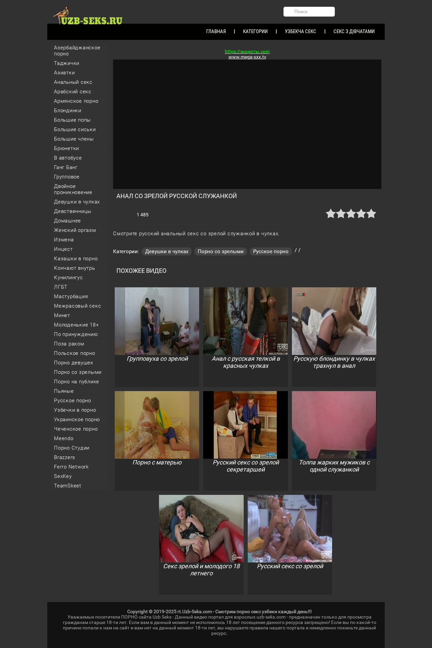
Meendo (64, 438)
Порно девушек (73, 363)
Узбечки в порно (75, 410)
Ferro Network (71, 467)
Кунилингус (68, 277)
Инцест (63, 249)
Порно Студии (71, 448)
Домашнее (67, 221)
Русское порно (72, 401)
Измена (64, 240)
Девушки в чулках (77, 202)
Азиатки (64, 73)
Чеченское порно (76, 429)
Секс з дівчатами (354, 31)
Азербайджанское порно (77, 51)
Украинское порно (77, 419)
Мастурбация (71, 296)
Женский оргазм (75, 230)
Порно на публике (76, 382)
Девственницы (72, 211)
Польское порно (74, 353)
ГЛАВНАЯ (216, 31)
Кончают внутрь (74, 268)
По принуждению (76, 334)
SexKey (63, 476)
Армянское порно (76, 101)
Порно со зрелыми (78, 372)
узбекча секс (300, 31)
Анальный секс (73, 82)
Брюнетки (66, 148)
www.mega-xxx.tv (247, 56)
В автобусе (68, 158)
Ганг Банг (66, 167)
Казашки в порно (76, 259)
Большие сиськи (75, 129)
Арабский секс (72, 92)
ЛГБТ (61, 287)
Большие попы (72, 120)
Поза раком (69, 344)
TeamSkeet (67, 486)
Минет (62, 315)
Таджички (66, 63)
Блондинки (67, 110)
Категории (255, 31)
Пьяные (64, 391)
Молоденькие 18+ (76, 325)
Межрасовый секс (77, 306)
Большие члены (74, 139)
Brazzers (64, 457)
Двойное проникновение (73, 189)
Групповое (67, 177)
